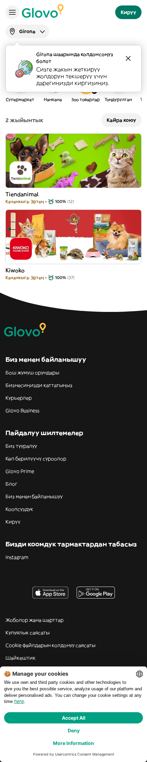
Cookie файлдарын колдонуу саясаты (50, 645)
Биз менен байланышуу (34, 496)
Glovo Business (22, 410)
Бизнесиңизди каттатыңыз (38, 385)
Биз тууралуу (21, 446)
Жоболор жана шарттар (34, 620)
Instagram (16, 557)
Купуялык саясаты (27, 633)
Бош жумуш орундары (32, 373)
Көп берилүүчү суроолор (35, 459)
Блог (11, 484)
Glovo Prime (19, 471)
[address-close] (128, 58)
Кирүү (13, 522)
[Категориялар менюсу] (12, 12)
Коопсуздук (19, 509)
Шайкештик (20, 658)
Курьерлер (18, 398)
